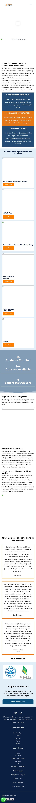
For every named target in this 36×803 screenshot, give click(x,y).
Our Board (18, 761)
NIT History (18, 756)
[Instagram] (9, 799)
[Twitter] (6, 799)
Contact (18, 738)
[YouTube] (12, 799)
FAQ (18, 764)
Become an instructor (18, 766)
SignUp (18, 741)
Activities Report (18, 733)
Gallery (18, 735)
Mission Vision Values (18, 758)
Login (18, 743)
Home (18, 753)
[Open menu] (31, 4)
